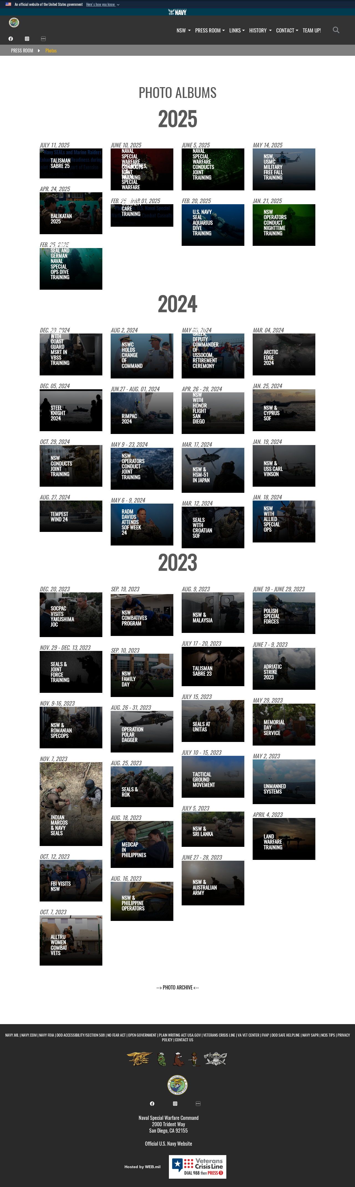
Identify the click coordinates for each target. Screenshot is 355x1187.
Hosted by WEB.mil (143, 1167)
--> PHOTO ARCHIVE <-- (177, 987)
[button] (103, 4)
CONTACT (285, 30)
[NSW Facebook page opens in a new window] (10, 38)
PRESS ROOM (208, 30)
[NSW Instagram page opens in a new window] (27, 38)
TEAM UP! (312, 30)
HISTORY (258, 30)
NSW (182, 30)
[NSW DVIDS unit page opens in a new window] (43, 38)
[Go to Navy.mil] (177, 12)
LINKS (235, 30)
